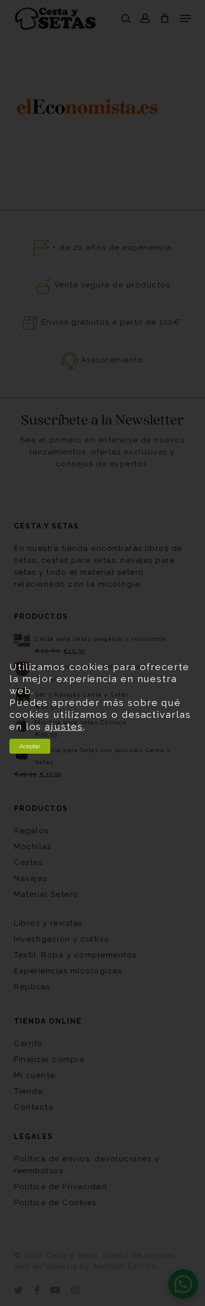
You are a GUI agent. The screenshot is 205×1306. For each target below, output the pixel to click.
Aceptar (29, 746)
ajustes (64, 726)
